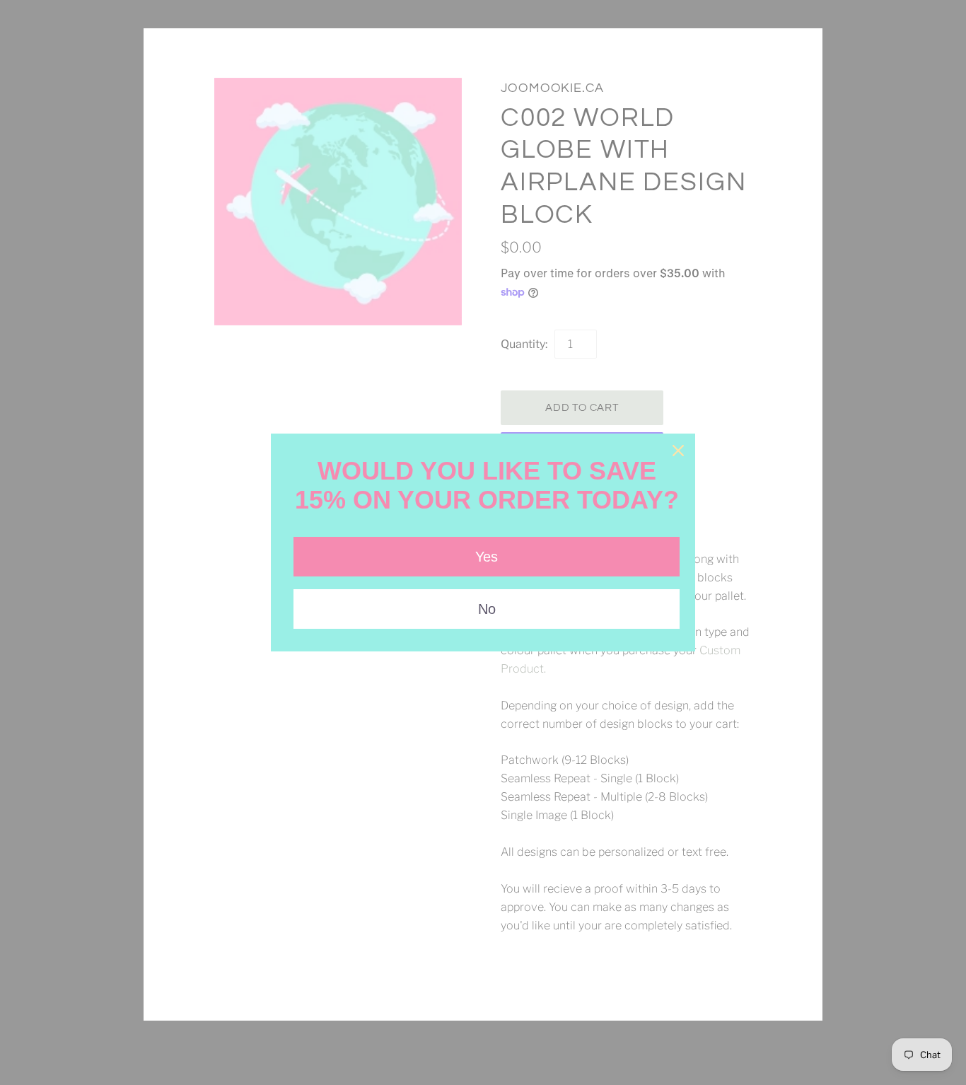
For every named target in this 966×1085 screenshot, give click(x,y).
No (487, 609)
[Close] (678, 451)
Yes (486, 556)
